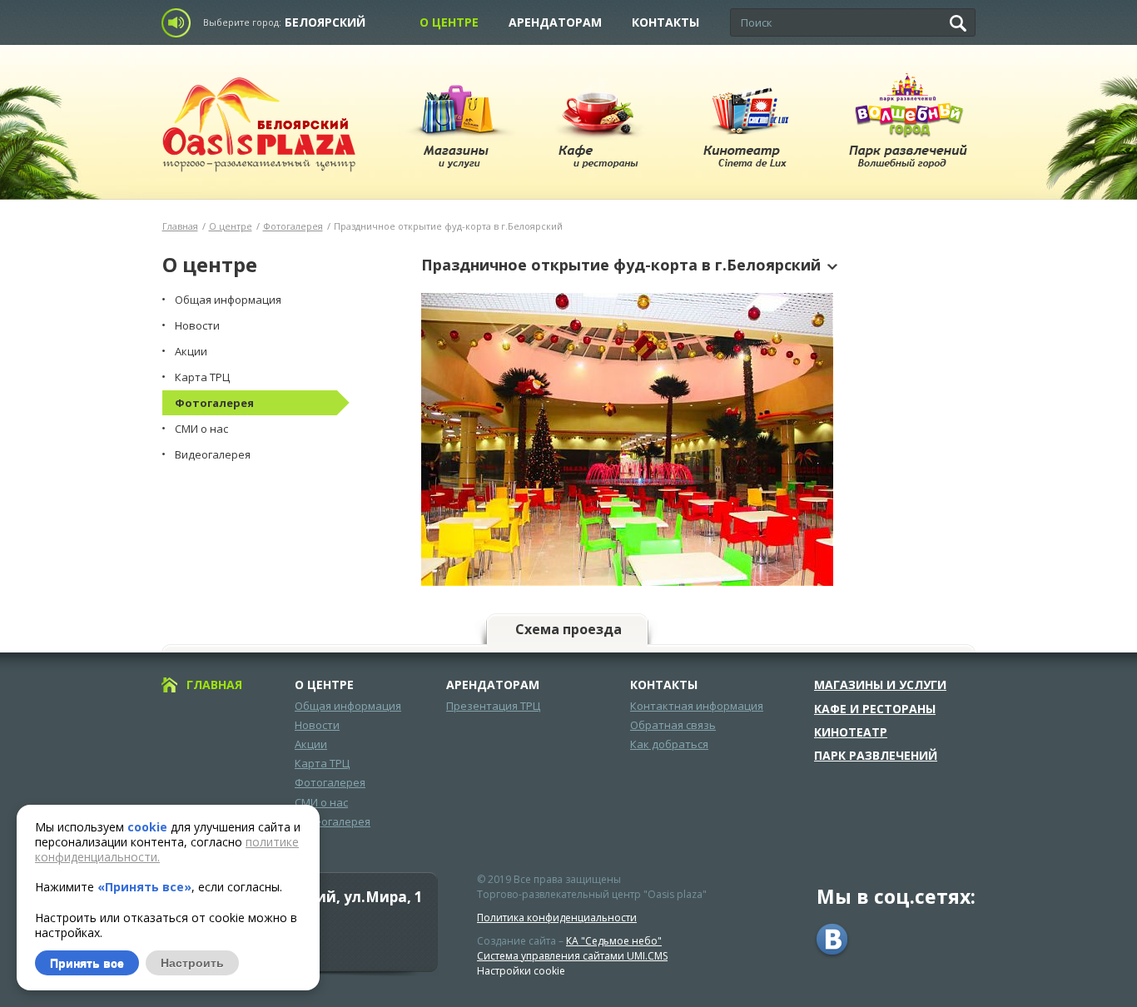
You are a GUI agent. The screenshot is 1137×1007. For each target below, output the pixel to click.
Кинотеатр (850, 732)
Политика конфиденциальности (557, 917)
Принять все (87, 963)
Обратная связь (673, 724)
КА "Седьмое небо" (614, 941)
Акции (311, 744)
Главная (180, 226)
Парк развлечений (875, 755)
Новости (317, 724)
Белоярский (325, 22)
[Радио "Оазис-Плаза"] (180, 22)
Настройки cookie (521, 971)
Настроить (192, 963)
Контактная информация (696, 705)
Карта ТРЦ (322, 763)
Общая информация (348, 705)
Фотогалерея (293, 226)
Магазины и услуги (880, 684)
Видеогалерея (332, 821)
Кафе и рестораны (875, 709)
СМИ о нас (321, 802)
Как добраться (669, 744)
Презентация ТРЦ (493, 705)
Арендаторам (555, 22)
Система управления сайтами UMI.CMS (572, 956)
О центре (449, 22)
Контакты (665, 22)
